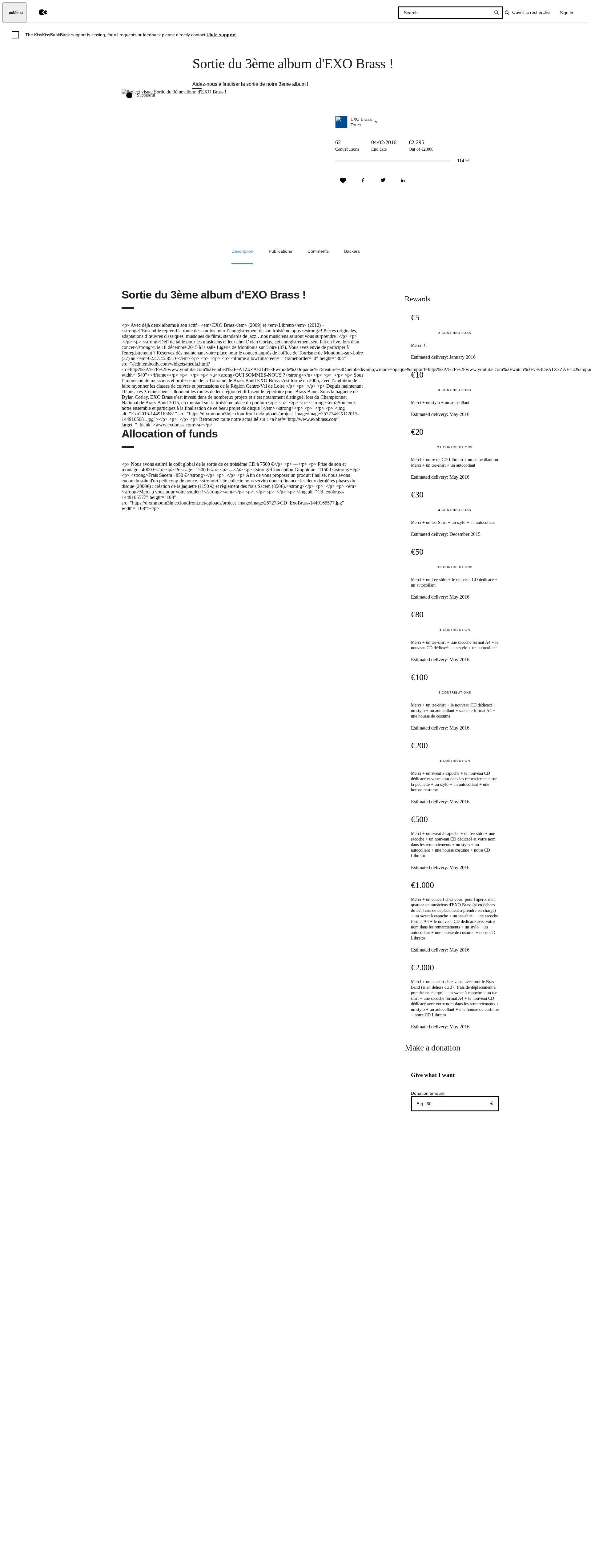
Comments (318, 251)
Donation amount (427, 1093)
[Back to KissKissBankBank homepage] (38, 12)
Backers (352, 251)
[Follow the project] (343, 180)
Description (242, 251)
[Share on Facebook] (363, 180)
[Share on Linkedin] (403, 180)
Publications (280, 251)
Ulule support (221, 34)
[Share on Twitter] (383, 180)
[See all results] (496, 13)
